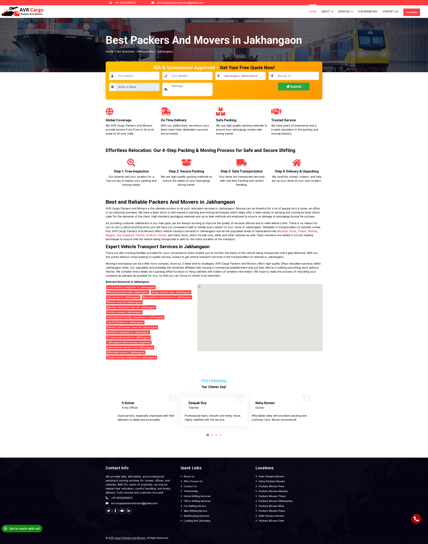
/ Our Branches (124, 51)
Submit (295, 87)
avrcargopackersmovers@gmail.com (180, 2)
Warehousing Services (196, 515)
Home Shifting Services (197, 496)
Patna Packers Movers (272, 481)
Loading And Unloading (197, 520)
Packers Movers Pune (271, 486)
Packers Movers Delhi (271, 520)
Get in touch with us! (24, 528)
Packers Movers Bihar (271, 506)
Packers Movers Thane (272, 496)
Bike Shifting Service (195, 510)
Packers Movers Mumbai (273, 491)
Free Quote (411, 12)
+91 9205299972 (125, 2)
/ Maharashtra (145, 51)
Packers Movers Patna (272, 510)
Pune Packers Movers (271, 476)
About (326, 11)
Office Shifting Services (197, 501)
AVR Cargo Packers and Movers (127, 537)
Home (312, 11)
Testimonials (191, 491)
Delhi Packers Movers (271, 515)
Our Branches (367, 11)
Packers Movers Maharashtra (276, 501)
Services (344, 11)
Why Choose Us (193, 481)
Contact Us (390, 11)
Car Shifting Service (195, 506)
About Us (189, 476)
